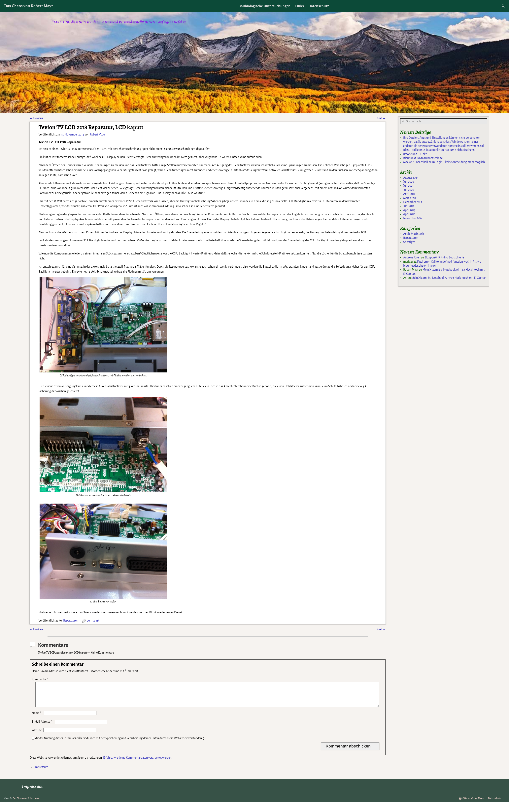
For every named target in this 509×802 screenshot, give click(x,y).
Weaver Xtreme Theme (473, 798)
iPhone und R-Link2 (415, 154)
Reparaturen (70, 620)
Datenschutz (319, 6)
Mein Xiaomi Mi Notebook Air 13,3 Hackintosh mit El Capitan (448, 277)
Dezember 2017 (412, 202)
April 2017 (409, 210)
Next (381, 118)
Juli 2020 (408, 189)
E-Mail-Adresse (42, 721)
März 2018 (409, 198)
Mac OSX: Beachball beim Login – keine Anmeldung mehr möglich (444, 162)
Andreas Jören (411, 257)
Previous (36, 118)
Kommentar (40, 679)
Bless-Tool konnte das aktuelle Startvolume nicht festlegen (439, 149)
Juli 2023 (408, 181)
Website (37, 730)
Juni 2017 (408, 206)
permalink (93, 620)
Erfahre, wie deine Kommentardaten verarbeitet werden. (137, 757)
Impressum (41, 767)
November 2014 (413, 218)
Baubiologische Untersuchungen (264, 6)
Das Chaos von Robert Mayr (28, 6)
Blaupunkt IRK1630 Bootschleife (423, 158)
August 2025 (410, 177)
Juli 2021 (408, 185)
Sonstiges (409, 242)
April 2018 (409, 193)
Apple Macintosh (413, 233)
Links (299, 6)
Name (36, 713)
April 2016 (409, 214)
